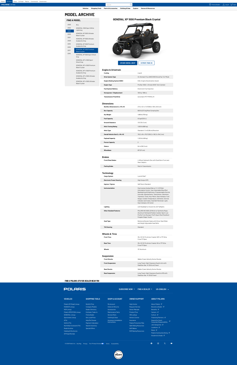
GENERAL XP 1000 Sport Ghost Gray (86, 56)
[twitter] (165, 343)
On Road (21, 1)
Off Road (9, 1)
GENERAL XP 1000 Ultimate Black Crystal (85, 34)
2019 (69, 44)
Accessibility (114, 343)
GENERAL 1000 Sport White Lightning (85, 29)
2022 (69, 34)
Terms (107, 343)
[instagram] (158, 343)
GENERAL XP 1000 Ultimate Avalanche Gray (85, 40)
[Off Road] (8, 4)
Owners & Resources (148, 8)
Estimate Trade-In (146, 63)
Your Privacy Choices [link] (95, 343)
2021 (69, 37)
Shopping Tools (96, 8)
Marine (27, 1)
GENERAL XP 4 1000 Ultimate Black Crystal (85, 82)
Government (43, 1)
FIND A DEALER (144, 289)
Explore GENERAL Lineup (127, 63)
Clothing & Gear (125, 8)
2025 (69, 24)
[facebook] (151, 343)
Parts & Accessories (110, 8)
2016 (69, 53)
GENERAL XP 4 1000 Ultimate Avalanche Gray (85, 77)
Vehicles (85, 8)
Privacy (85, 343)
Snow (15, 1)
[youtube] (171, 343)
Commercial (34, 1)
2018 (69, 47)
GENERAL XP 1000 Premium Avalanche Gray (85, 45)
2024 (69, 28)
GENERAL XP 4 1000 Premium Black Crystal (85, 66)
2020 (69, 40)
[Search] (130, 4)
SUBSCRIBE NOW (126, 289)
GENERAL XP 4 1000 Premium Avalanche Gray (85, 72)
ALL (77, 25)
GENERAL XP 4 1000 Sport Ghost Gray (84, 61)
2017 (69, 50)
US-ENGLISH (161, 289)
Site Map (79, 343)
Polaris (3, 1)
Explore (135, 8)
